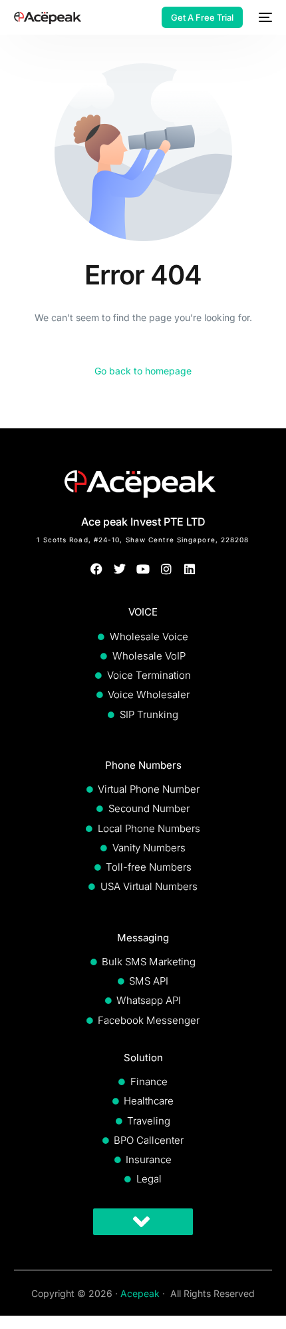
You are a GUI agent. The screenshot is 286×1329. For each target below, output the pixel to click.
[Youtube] (142, 568)
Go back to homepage (143, 370)
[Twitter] (119, 568)
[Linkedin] (190, 568)
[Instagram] (166, 568)
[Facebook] (96, 568)
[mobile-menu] (264, 17)
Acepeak (140, 1293)
